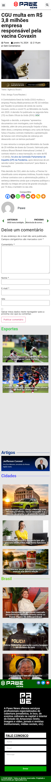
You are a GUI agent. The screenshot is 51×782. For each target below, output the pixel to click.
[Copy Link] (38, 196)
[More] (43, 196)
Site (3, 299)
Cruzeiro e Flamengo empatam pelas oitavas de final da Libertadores (25, 388)
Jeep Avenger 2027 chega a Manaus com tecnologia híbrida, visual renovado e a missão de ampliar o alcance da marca (25, 511)
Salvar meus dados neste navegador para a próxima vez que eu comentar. (22, 313)
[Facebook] (7, 196)
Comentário (8, 244)
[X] (12, 196)
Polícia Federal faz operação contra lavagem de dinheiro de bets (25, 646)
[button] (3, 5)
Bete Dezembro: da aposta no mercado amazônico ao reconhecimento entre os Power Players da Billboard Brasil (25, 614)
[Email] (28, 196)
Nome (5, 278)
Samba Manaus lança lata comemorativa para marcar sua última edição (25, 570)
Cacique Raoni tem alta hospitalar (25, 675)
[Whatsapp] (18, 196)
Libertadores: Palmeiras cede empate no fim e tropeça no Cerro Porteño (25, 358)
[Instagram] (23, 196)
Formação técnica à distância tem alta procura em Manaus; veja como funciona (25, 541)
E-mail (5, 288)
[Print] (33, 196)
